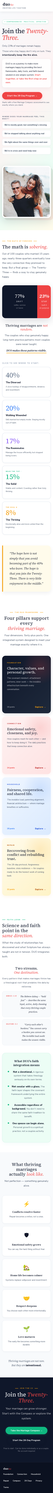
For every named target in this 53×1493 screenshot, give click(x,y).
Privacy (39, 1480)
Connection (22, 1474)
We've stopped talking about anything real (24, 133)
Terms (6, 1487)
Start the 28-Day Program (26, 1440)
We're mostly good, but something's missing (25, 125)
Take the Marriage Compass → (26, 1430)
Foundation (8, 1474)
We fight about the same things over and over (26, 142)
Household (35, 1474)
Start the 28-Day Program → (22, 95)
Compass (17, 1480)
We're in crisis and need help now (20, 151)
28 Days (28, 1480)
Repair (6, 1480)
